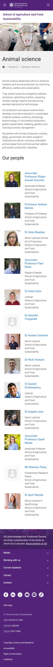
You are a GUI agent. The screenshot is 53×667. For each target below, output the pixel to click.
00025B (15, 626)
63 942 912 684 (16, 620)
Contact (8, 582)
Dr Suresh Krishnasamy (33, 385)
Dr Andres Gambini (36, 335)
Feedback (8, 659)
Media (7, 552)
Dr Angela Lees (34, 411)
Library (7, 575)
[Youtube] (27, 595)
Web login (8, 605)
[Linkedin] (13, 595)
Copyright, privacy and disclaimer (19, 642)
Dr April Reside (34, 495)
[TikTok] (41, 595)
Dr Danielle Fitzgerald (31, 317)
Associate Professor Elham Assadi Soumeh (35, 176)
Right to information (13, 654)
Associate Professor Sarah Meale (35, 439)
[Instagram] (34, 595)
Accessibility (9, 648)
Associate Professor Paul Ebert (34, 263)
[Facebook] (6, 595)
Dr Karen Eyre (33, 291)
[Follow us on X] (20, 595)
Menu (4, 5)
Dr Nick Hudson (34, 359)
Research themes (30, 67)
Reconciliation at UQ (36, 543)
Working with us (12, 560)
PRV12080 (16, 631)
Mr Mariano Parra (35, 467)
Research (13, 67)
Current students (12, 567)
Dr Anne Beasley (35, 232)
